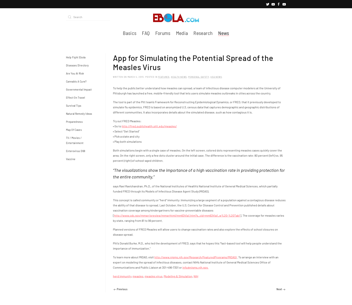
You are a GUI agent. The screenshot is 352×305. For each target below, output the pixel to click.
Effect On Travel (75, 97)
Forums (162, 33)
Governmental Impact (79, 89)
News (223, 33)
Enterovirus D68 (75, 151)
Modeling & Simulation (178, 276)
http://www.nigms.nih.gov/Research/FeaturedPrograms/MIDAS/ (195, 257)
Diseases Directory (77, 65)
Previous (121, 289)
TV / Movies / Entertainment (75, 140)
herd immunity (122, 276)
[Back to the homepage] (176, 17)
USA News (216, 77)
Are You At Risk (75, 73)
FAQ (146, 33)
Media (182, 33)
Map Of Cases (74, 129)
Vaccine (70, 159)
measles (138, 276)
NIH (196, 276)
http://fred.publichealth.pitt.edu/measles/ (149, 126)
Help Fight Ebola (76, 57)
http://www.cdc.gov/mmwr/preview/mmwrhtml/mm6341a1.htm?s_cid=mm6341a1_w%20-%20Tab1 (177, 215)
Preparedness (74, 121)
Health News (179, 77)
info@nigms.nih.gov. (195, 267)
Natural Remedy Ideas (79, 113)
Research (203, 33)
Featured (164, 77)
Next (279, 289)
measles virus (153, 276)
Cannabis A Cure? (76, 81)
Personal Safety (198, 77)
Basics (129, 33)
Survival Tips (73, 105)
